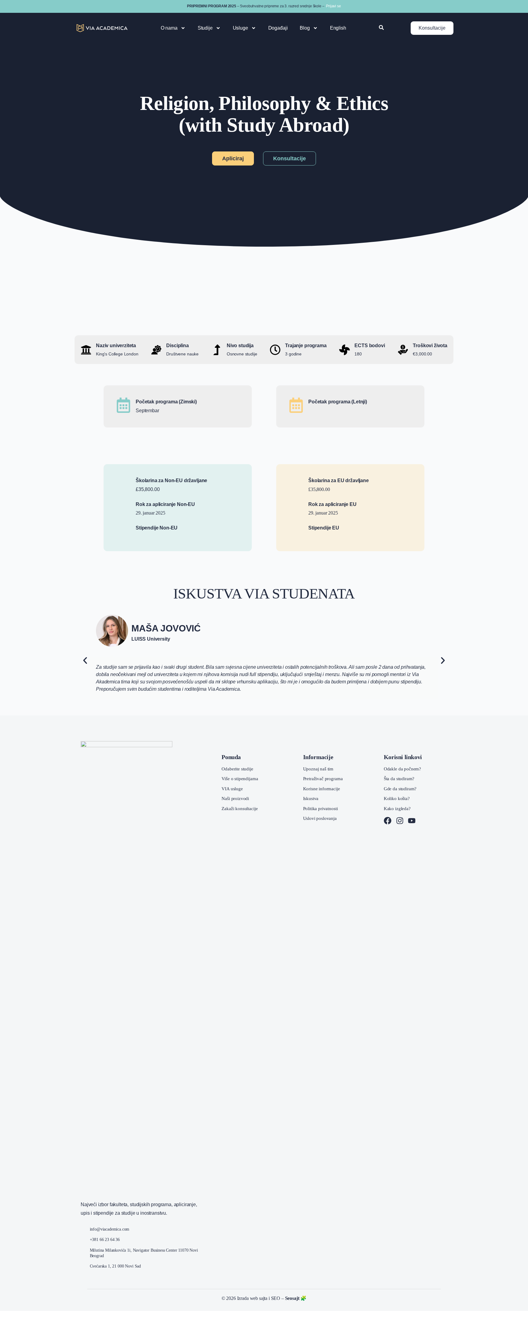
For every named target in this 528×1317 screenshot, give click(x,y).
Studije (205, 28)
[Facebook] (387, 820)
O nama (169, 28)
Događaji (278, 28)
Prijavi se (333, 6)
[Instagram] (400, 820)
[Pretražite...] (381, 28)
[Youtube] (412, 820)
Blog (305, 28)
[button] (85, 660)
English (338, 28)
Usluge (240, 28)
